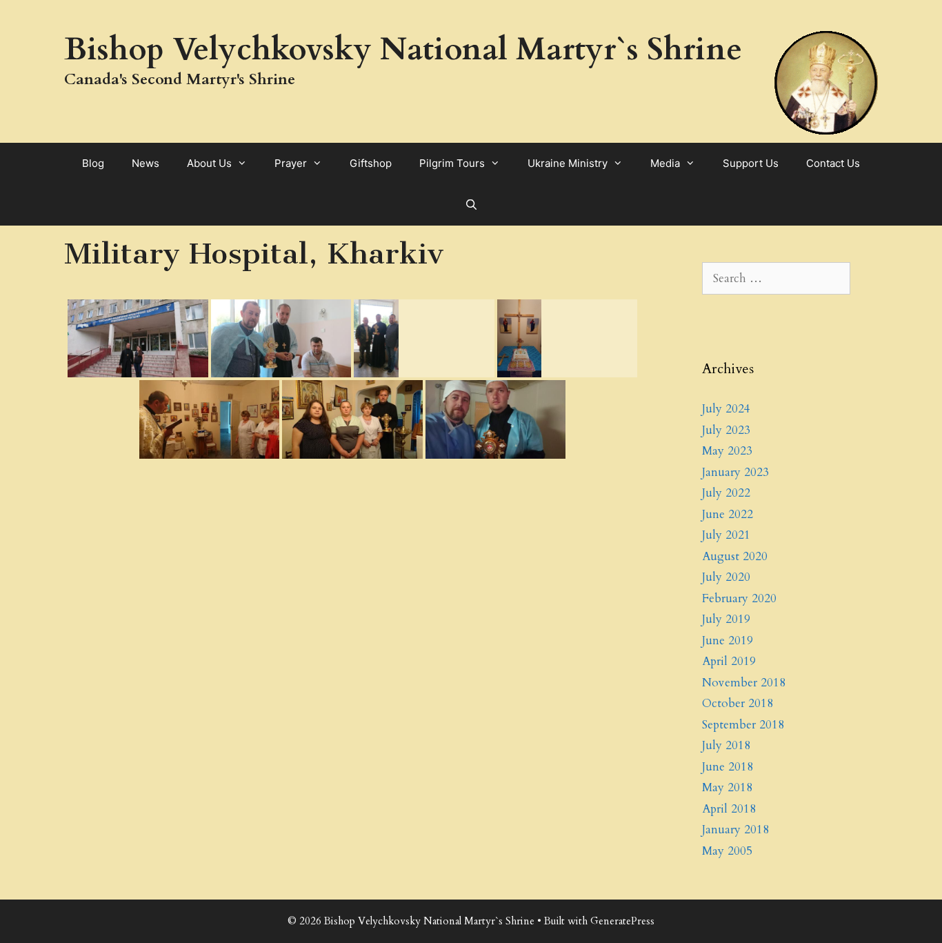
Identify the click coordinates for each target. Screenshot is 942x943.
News (145, 163)
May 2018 (727, 787)
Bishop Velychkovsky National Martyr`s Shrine (403, 49)
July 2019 (726, 619)
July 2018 (726, 745)
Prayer (290, 163)
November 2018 (743, 683)
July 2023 (726, 430)
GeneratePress (622, 921)
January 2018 (735, 829)
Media (665, 163)
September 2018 (743, 725)
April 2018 (729, 809)
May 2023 (727, 451)
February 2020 (739, 598)
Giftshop (371, 163)
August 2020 (735, 556)
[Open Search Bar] (470, 205)
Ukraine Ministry (568, 163)
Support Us (751, 163)
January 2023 (735, 472)
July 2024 (726, 409)
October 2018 (737, 703)
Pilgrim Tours (452, 163)
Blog (93, 163)
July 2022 (726, 493)
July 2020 (726, 577)
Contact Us (833, 163)
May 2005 (727, 851)
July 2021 (726, 535)
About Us (209, 163)
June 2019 (727, 640)
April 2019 (729, 661)
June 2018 (727, 767)
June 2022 (727, 514)
